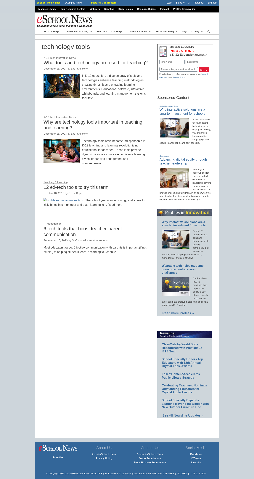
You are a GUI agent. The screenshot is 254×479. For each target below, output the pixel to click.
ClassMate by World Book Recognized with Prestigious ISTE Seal (182, 348)
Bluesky (180, 2)
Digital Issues (125, 9)
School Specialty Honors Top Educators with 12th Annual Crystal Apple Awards (182, 363)
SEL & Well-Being (164, 31)
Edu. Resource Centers (73, 9)
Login (169, 2)
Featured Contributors (103, 2)
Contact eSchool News (150, 454)
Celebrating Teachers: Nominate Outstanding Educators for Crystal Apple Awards (184, 389)
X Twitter (196, 458)
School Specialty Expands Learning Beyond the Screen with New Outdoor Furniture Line (185, 404)
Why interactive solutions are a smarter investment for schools (184, 223)
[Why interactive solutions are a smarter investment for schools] (174, 136)
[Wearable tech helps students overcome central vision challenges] (176, 294)
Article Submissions (150, 458)
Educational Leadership (109, 31)
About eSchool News (104, 454)
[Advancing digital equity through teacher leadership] (174, 186)
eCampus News (73, 2)
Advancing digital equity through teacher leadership (183, 161)
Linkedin (196, 462)
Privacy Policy (178, 77)
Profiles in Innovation (184, 9)
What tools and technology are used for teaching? (96, 62)
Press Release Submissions (150, 462)
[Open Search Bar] (208, 31)
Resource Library (47, 9)
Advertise (57, 457)
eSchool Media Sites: (49, 2)
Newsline (109, 9)
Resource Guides (146, 9)
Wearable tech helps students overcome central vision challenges (183, 269)
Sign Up (203, 70)
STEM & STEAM (138, 31)
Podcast (164, 9)
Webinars (95, 9)
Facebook (196, 454)
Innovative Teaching (77, 31)
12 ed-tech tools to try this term (76, 187)
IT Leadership (51, 31)
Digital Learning (190, 31)
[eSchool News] (65, 20)
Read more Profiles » (178, 313)
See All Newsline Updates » (182, 415)
